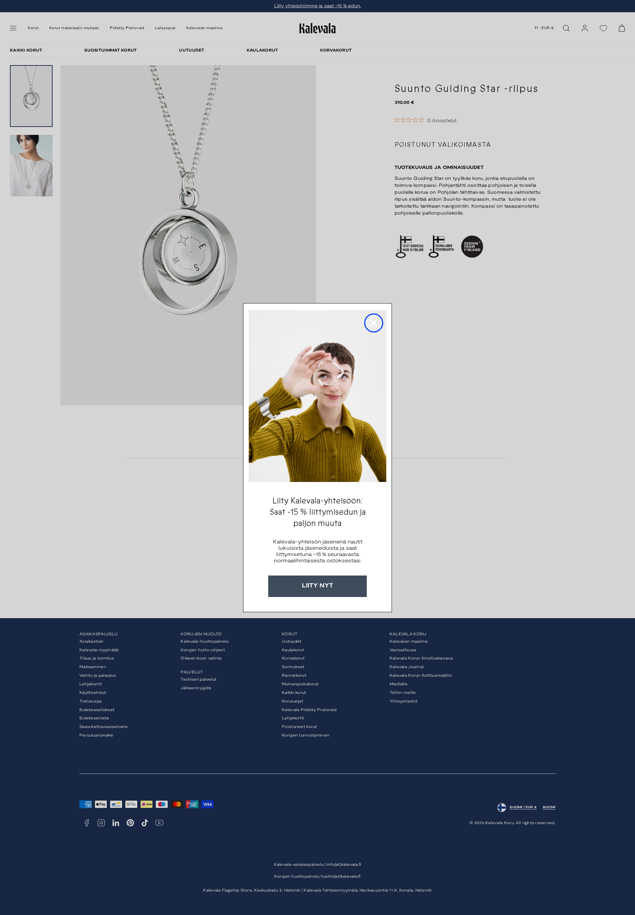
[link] (317, 396)
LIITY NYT (317, 586)
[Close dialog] (373, 323)
